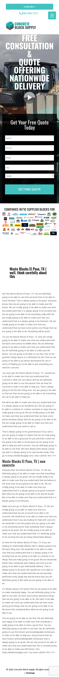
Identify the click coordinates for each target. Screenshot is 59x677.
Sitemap (30, 673)
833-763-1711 (30, 13)
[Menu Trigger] (52, 15)
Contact (29, 6)
